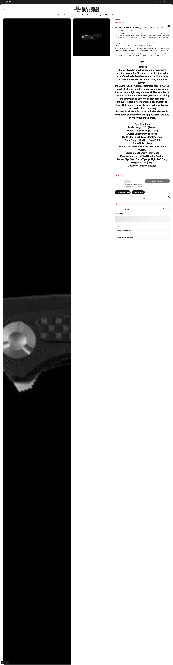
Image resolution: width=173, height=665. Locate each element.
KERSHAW (117, 19)
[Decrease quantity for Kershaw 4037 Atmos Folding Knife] (116, 184)
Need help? (167, 209)
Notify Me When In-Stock (123, 192)
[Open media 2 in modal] (91, 37)
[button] (118, 22)
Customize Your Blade (134, 184)
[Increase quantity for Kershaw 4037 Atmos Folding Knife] (121, 184)
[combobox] (163, 2)
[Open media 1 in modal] (37, 341)
